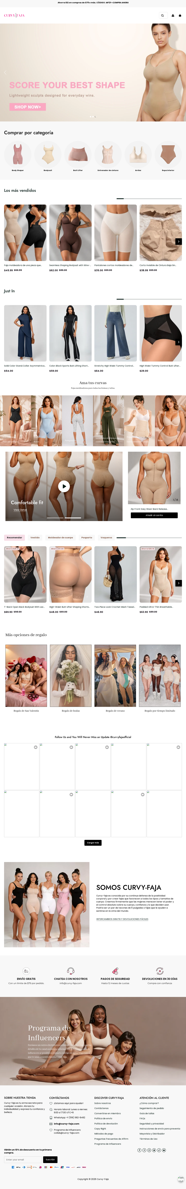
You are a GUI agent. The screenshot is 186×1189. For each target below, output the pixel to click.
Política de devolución (106, 1123)
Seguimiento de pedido (152, 1108)
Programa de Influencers (107, 1143)
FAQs (142, 1118)
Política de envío (103, 1118)
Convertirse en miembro (107, 1113)
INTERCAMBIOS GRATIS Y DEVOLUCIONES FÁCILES (122, 919)
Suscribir (50, 1159)
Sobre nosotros (102, 1103)
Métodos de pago (103, 1133)
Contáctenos (101, 1108)
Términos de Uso (148, 1138)
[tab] (90, 116)
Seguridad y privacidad (152, 1123)
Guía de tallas (147, 1113)
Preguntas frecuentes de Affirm (111, 1138)
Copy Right (100, 1128)
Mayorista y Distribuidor (152, 1133)
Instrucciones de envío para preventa (160, 1128)
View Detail (20, 510)
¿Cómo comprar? (149, 1103)
